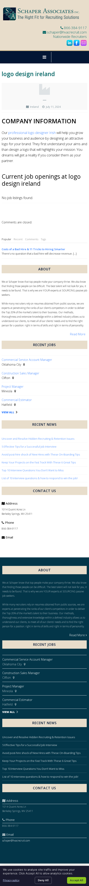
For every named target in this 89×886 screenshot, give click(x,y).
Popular (6, 239)
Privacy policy (11, 880)
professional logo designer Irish (32, 132)
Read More (77, 334)
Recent (18, 239)
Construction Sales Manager (20, 373)
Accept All (76, 880)
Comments (31, 239)
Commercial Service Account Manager (27, 360)
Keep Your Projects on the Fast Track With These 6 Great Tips (39, 462)
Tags (43, 239)
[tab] (6, 239)
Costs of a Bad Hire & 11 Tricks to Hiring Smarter (33, 249)
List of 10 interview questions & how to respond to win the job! (40, 478)
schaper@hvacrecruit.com (67, 32)
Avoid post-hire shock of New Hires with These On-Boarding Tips (41, 454)
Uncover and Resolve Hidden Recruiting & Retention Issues (38, 439)
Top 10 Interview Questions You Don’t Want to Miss (33, 470)
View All (8, 412)
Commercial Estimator (17, 400)
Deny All (43, 880)
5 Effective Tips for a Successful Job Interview (29, 446)
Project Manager (12, 387)
